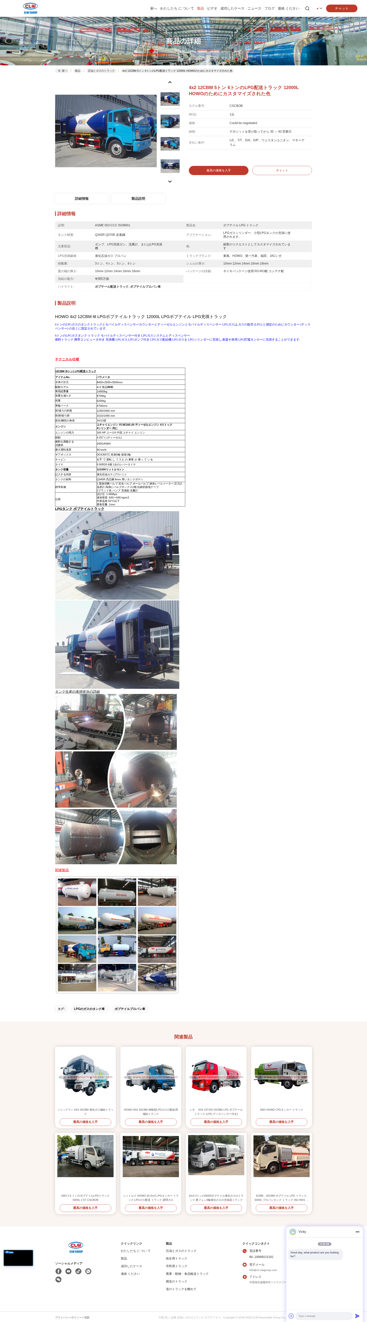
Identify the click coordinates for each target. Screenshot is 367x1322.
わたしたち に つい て (177, 8)
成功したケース (232, 8)
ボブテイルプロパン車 (130, 1008)
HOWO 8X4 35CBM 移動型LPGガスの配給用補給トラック (151, 1111)
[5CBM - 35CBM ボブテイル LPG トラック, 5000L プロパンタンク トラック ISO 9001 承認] (281, 1163)
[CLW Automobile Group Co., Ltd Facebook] (58, 1271)
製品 (200, 8)
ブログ (269, 8)
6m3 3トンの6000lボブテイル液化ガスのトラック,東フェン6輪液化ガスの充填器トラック (216, 1197)
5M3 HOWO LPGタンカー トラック (281, 1109)
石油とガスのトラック (101, 70)
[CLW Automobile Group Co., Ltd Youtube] (68, 1271)
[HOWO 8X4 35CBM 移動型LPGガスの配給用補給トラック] (151, 1077)
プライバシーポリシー (68, 1317)
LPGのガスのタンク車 (89, 1008)
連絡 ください (288, 8)
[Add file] (291, 1316)
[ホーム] (76, 1252)
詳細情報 (82, 198)
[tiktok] (78, 1271)
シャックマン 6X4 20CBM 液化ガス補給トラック (85, 1111)
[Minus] (357, 1231)
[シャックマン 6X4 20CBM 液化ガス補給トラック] (85, 1077)
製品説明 (138, 198)
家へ (153, 8)
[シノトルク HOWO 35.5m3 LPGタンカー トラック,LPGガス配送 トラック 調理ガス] (151, 1163)
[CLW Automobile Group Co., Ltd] (31, 8)
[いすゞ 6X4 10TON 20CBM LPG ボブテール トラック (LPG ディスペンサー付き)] (216, 1077)
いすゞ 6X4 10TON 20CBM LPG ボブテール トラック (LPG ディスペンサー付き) (216, 1111)
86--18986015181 (261, 1257)
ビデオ (212, 8)
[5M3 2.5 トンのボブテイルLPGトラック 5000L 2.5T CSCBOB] (85, 1163)
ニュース (254, 8)
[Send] (357, 1316)
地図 (86, 1317)
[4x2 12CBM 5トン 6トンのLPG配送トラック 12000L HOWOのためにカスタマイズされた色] (106, 131)
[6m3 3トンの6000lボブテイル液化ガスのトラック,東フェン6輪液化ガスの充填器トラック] (216, 1163)
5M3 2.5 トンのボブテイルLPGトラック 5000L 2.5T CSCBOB (85, 1197)
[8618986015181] (88, 1271)
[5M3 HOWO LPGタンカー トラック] (281, 1077)
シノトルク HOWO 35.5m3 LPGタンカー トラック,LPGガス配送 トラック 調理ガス (151, 1197)
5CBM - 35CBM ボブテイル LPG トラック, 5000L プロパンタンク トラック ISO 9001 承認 (282, 1198)
